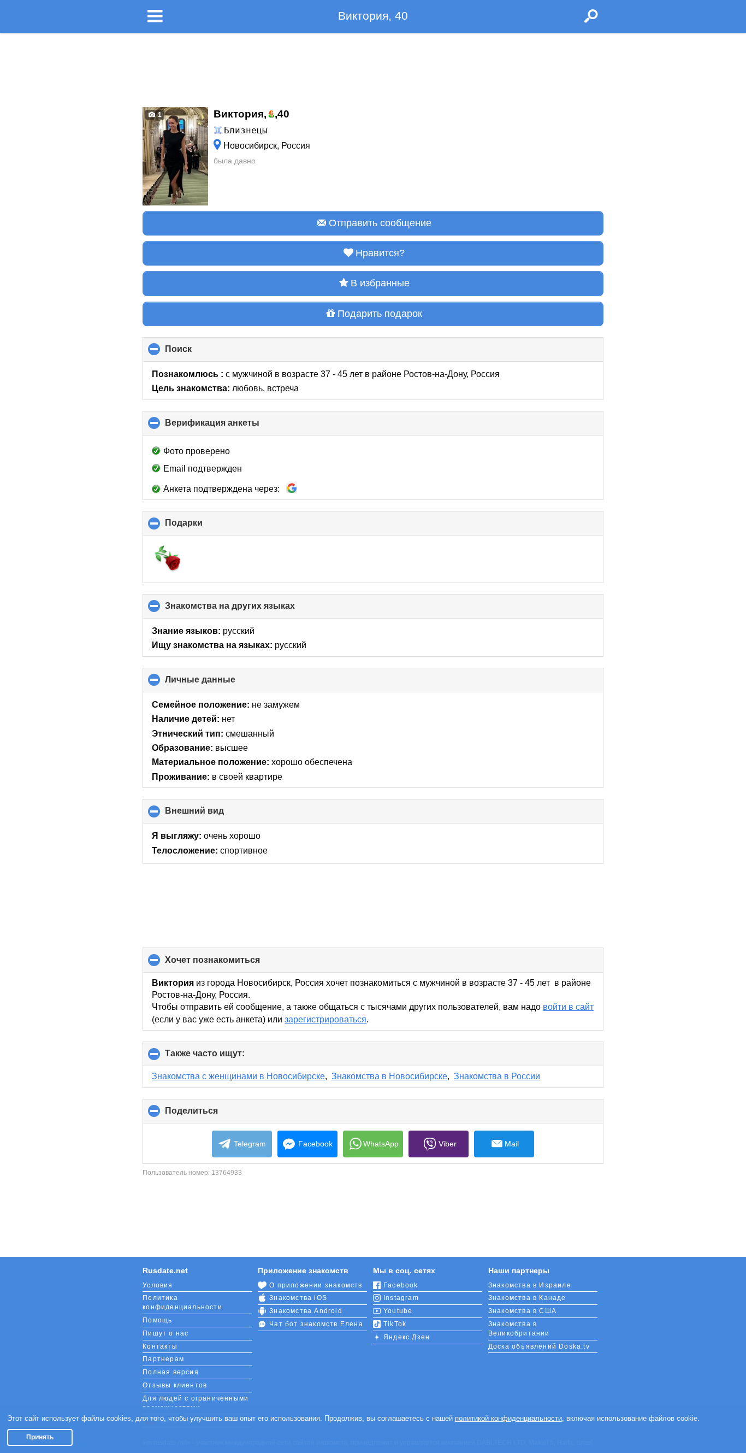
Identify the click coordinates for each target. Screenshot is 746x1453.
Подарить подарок (380, 313)
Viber (448, 1143)
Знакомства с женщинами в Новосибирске (238, 1076)
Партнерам (163, 1359)
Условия (158, 1285)
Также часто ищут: (223, 1057)
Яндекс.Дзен (406, 1337)
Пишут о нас (165, 1333)
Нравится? (380, 253)
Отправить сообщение (380, 222)
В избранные (380, 283)
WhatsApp (381, 1143)
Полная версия (171, 1372)
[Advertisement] (373, 66)
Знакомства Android (305, 1311)
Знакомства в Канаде (527, 1298)
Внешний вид (212, 814)
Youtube (397, 1311)
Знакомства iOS (298, 1298)
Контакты (160, 1346)
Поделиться (209, 1114)
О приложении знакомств (315, 1285)
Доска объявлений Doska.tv (539, 1346)
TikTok (394, 1324)
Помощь (157, 1320)
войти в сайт (568, 1006)
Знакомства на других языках (248, 610)
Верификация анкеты (230, 427)
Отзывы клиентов (175, 1385)
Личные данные (218, 683)
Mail (512, 1143)
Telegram (250, 1143)
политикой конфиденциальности (508, 1418)
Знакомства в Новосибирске (389, 1076)
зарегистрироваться (325, 1019)
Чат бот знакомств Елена (316, 1324)
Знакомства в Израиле (529, 1285)
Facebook (315, 1143)
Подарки (202, 527)
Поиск (196, 353)
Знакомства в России (497, 1076)
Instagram (401, 1298)
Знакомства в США (522, 1311)
